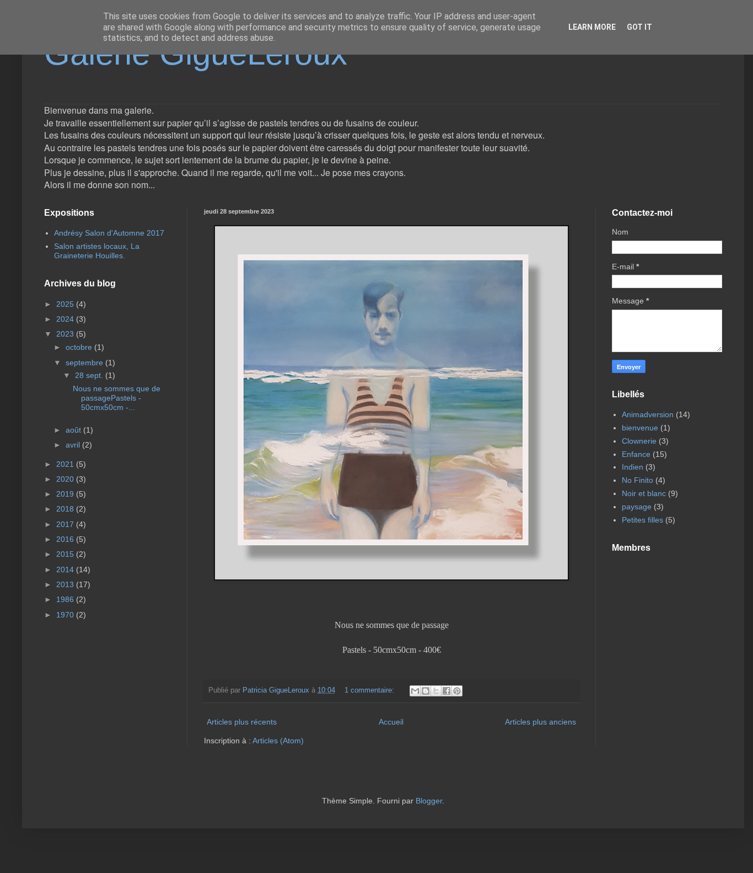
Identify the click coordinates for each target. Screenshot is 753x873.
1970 (66, 614)
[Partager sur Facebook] (446, 690)
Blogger (429, 800)
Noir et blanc (644, 493)
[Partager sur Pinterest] (456, 690)
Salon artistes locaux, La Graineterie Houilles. (96, 251)
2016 (66, 539)
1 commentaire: (370, 690)
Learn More (592, 27)
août (74, 429)
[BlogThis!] (425, 690)
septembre (85, 362)
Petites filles (642, 519)
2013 (66, 584)
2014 (66, 569)
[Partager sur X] (436, 690)
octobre (80, 347)
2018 (66, 508)
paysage (637, 506)
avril (74, 444)
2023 (66, 333)
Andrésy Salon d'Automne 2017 (109, 232)
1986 (66, 599)
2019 (66, 493)
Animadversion (648, 414)
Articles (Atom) (278, 740)
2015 (66, 554)
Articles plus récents (242, 721)
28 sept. (90, 375)
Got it (639, 27)
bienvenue (640, 427)
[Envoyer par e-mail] (415, 690)
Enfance (636, 454)
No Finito (637, 480)
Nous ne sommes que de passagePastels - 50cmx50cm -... (116, 398)
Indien (632, 466)
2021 (66, 464)
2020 (66, 479)
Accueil (391, 721)
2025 (66, 304)
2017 (66, 524)
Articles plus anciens (540, 721)
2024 (66, 319)
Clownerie (639, 440)
